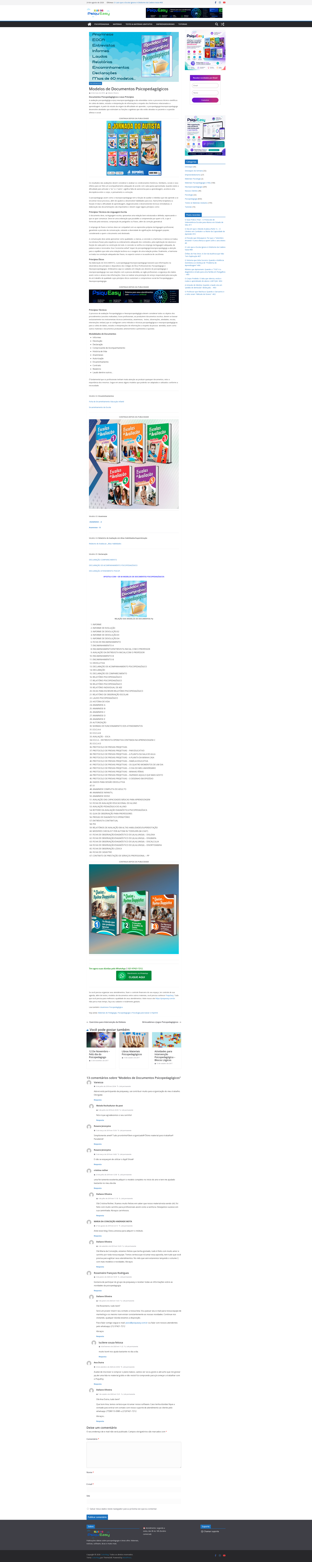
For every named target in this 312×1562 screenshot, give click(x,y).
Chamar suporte (211, 1531)
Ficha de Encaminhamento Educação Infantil (106, 401)
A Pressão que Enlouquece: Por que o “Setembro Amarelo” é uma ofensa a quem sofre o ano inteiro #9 (205, 240)
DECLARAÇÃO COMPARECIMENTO (103, 560)
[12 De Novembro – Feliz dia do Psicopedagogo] (101, 1034)
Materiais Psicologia (193, 179)
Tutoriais (182, 24)
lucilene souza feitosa (111, 1342)
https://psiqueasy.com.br (165, 998)
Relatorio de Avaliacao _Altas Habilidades (105, 543)
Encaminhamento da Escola (100, 407)
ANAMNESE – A (95, 522)
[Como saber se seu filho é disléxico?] (135, 106)
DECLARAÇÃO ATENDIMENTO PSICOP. (104, 571)
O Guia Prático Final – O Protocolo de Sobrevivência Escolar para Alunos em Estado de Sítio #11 (204, 222)
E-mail (90, 1484)
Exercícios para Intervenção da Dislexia (107, 1022)
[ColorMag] (89, 24)
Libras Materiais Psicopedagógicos (132, 1053)
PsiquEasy (170, 995)
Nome (90, 1472)
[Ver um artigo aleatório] (222, 24)
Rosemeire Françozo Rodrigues (111, 1273)
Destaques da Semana (194, 171)
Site (88, 1495)
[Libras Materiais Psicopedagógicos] (133, 1034)
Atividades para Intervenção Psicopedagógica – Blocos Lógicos (165, 1056)
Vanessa (98, 1082)
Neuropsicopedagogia (193, 187)
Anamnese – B (95, 527)
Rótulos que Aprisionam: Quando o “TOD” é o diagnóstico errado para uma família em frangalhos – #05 (205, 272)
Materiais (117, 24)
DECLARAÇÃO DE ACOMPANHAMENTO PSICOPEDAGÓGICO (113, 565)
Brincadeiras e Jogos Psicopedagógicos (160, 1022)
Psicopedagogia (101, 24)
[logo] (99, 1531)
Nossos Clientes (191, 191)
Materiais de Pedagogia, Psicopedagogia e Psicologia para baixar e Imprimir (128, 1013)
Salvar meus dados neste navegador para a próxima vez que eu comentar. (123, 1509)
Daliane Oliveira (113, 93)
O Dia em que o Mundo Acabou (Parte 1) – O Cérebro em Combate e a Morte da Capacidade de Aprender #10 (137, 3)
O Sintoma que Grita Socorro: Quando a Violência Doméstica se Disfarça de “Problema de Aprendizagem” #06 (204, 262)
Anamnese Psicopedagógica (111, 1007)
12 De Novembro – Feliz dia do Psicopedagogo (99, 1054)
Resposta (98, 1100)
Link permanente (125, 1086)
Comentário (93, 1439)
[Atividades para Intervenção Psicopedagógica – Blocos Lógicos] (166, 1034)
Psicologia (189, 195)
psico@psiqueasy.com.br (137, 1322)
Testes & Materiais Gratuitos (139, 24)
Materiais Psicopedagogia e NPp (198, 183)
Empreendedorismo (165, 24)
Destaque (189, 167)
